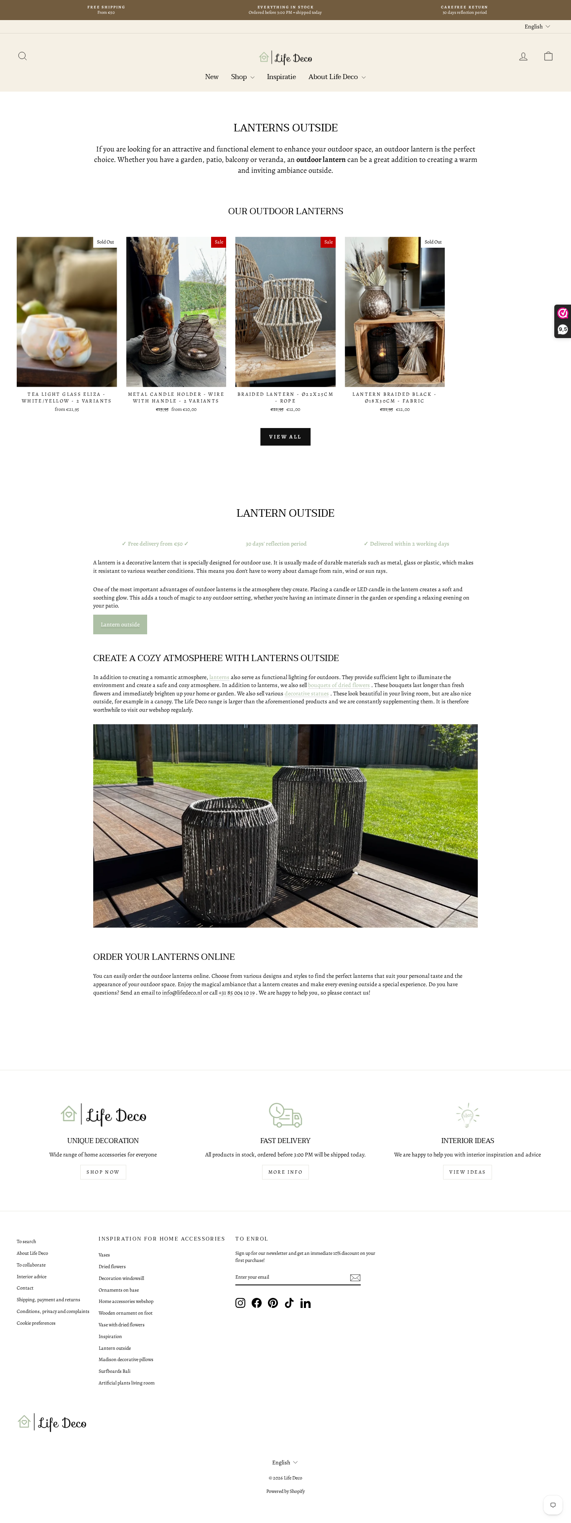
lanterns (219, 677)
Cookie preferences (36, 1323)
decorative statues (307, 693)
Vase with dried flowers (122, 1324)
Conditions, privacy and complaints (53, 1311)
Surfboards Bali (114, 1371)
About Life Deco (333, 77)
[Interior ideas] (467, 1115)
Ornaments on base (119, 1290)
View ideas (467, 1172)
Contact (25, 1288)
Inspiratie (281, 77)
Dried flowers (112, 1266)
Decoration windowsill (121, 1278)
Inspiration (110, 1336)
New (212, 77)
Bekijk (67, 378)
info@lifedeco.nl (182, 993)
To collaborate (31, 1264)
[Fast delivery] (285, 1115)
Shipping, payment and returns (48, 1299)
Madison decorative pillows (126, 1359)
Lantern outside (120, 624)
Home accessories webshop (126, 1301)
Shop (239, 77)
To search (26, 1241)
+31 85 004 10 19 (237, 993)
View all (285, 436)
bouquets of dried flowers (339, 685)
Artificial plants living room (127, 1382)
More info (285, 1172)
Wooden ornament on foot (126, 1313)
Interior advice (31, 1276)
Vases (104, 1254)
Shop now (103, 1172)
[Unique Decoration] (103, 1115)
